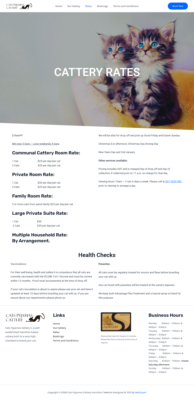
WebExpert (141, 392)
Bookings (58, 336)
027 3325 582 (173, 181)
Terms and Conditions (66, 340)
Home (56, 323)
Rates (56, 332)
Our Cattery (59, 327)
